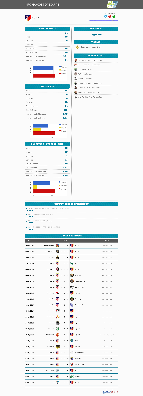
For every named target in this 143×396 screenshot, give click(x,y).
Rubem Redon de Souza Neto (89, 88)
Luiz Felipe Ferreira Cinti (87, 69)
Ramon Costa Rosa (85, 78)
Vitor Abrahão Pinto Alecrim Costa (90, 97)
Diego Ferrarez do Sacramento (89, 65)
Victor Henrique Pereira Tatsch (89, 92)
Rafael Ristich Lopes (85, 74)
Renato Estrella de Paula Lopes (90, 83)
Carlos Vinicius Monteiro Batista (90, 60)
